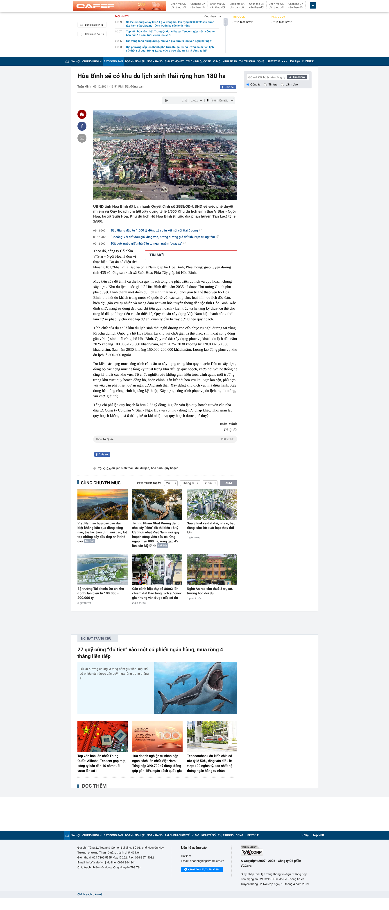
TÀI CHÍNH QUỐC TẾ (198, 61)
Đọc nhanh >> (212, 16)
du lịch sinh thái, (122, 468)
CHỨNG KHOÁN (92, 61)
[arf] (165, 444)
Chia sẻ (229, 87)
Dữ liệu (295, 61)
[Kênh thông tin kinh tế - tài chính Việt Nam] (119, 6)
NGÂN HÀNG (155, 61)
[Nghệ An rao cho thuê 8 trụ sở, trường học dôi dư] (212, 569)
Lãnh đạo (292, 84)
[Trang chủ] (67, 61)
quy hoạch (172, 468)
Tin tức (273, 84)
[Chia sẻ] (81, 126)
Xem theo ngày (149, 483)
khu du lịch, (142, 468)
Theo (164, 439)
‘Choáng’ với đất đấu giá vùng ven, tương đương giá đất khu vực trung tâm (163, 237)
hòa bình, (157, 468)
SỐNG (260, 61)
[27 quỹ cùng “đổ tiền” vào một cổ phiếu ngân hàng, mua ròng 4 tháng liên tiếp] (195, 688)
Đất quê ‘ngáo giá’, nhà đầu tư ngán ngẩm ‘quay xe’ (146, 243)
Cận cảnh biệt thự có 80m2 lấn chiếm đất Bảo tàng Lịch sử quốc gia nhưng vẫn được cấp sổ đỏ (157, 593)
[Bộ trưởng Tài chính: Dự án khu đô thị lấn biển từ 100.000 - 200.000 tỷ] (102, 569)
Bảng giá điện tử (94, 24)
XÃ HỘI (75, 61)
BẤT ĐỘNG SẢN (113, 61)
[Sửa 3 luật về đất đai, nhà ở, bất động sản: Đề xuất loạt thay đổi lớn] (212, 504)
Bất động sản (134, 86)
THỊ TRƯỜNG (247, 61)
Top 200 (318, 835)
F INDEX (308, 61)
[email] (81, 138)
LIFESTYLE (273, 61)
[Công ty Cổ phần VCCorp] (276, 850)
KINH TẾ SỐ (230, 61)
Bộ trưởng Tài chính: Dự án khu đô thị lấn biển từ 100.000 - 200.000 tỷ (100, 593)
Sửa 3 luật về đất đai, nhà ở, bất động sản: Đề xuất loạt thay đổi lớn (211, 527)
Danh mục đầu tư (94, 34)
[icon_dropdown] (313, 5)
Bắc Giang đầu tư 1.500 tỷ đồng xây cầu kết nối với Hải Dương (154, 230)
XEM (228, 483)
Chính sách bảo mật (90, 894)
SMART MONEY (174, 61)
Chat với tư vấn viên (203, 869)
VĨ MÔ (216, 61)
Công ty (255, 84)
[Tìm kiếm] (297, 77)
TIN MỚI (156, 255)
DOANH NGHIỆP (135, 61)
